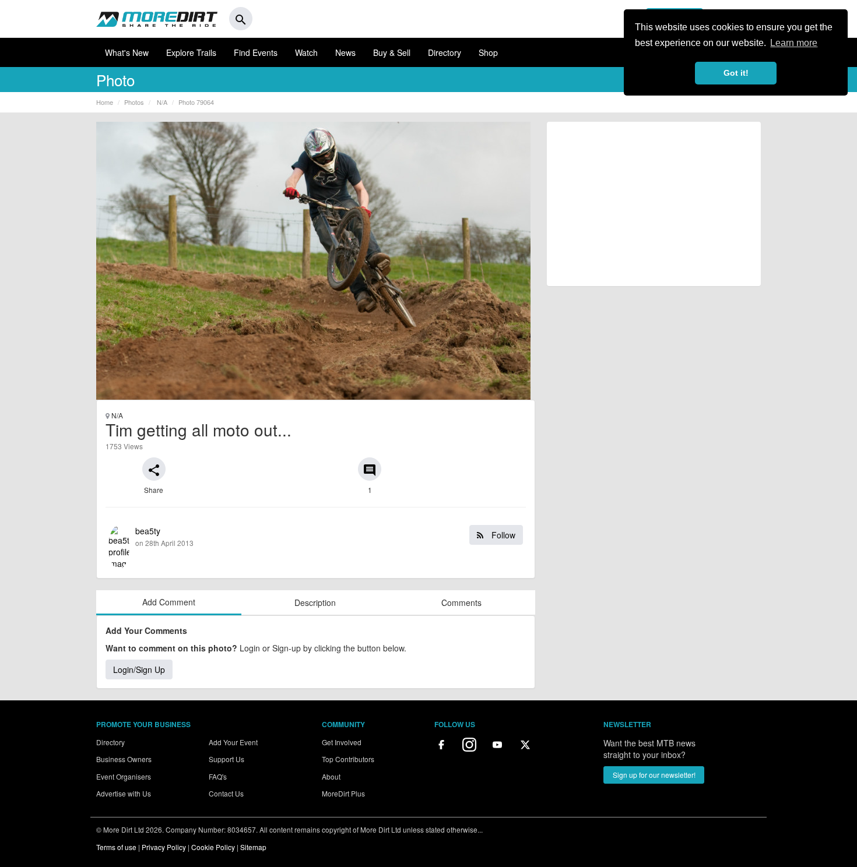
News (345, 52)
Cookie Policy (213, 847)
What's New (127, 52)
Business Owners (124, 759)
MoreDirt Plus (343, 793)
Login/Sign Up (139, 669)
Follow (502, 535)
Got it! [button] (736, 72)
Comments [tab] (461, 602)
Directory (444, 52)
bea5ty (325, 536)
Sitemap (253, 847)
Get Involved (341, 742)
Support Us (226, 759)
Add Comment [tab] (168, 602)
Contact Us (226, 793)
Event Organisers (123, 776)
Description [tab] (315, 602)
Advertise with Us (123, 793)
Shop (488, 52)
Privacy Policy (164, 847)
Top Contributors (348, 759)
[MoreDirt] (156, 19)
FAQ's (218, 776)
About (331, 776)
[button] (154, 469)
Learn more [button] (793, 43)
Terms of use (116, 847)
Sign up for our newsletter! (654, 775)
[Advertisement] (653, 204)
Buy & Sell (391, 52)
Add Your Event (233, 742)
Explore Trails (191, 52)
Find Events (256, 52)
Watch (306, 52)
